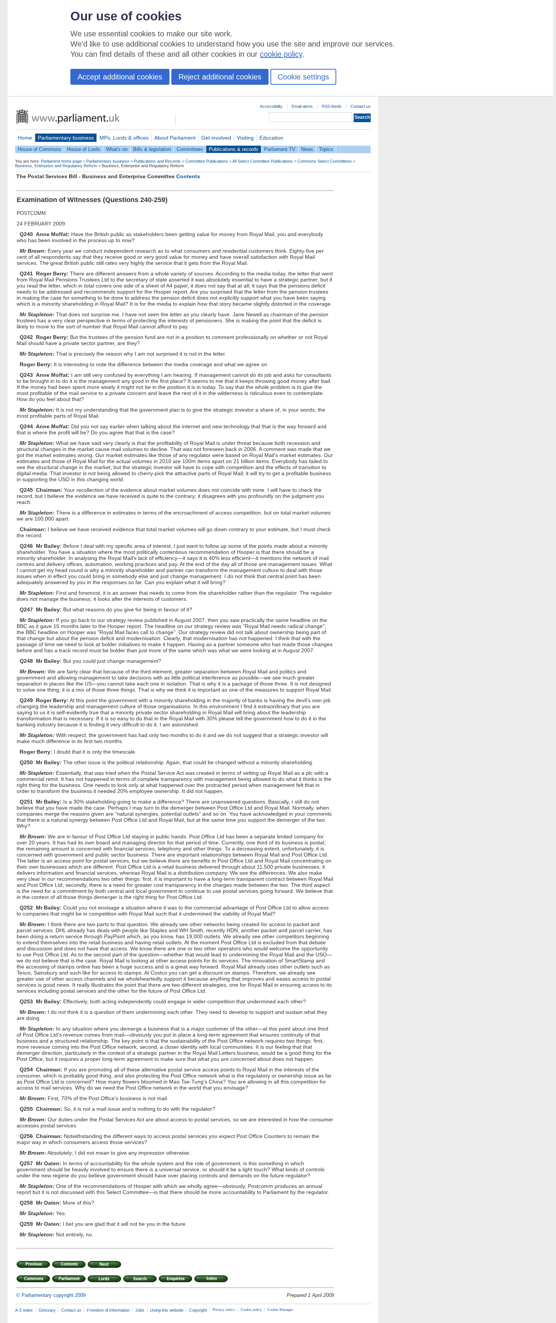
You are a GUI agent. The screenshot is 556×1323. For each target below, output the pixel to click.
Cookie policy (251, 1310)
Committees (190, 149)
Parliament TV (279, 149)
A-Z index (24, 1310)
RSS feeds (332, 106)
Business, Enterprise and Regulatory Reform (56, 165)
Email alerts (302, 106)
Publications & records (233, 149)
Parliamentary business (66, 138)
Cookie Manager (280, 1310)
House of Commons (39, 149)
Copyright (198, 1310)
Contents (188, 176)
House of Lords (83, 149)
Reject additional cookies (220, 77)
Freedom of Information (108, 1310)
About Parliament (175, 138)
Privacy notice (224, 1310)
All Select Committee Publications (262, 161)
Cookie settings (303, 77)
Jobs (139, 1310)
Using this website (166, 1310)
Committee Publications (206, 161)
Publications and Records (157, 161)
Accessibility (271, 106)
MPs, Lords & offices (124, 138)
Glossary (47, 1310)
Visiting (245, 138)
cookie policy (281, 54)
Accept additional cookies (120, 77)
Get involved (216, 138)
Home (25, 138)
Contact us (361, 106)
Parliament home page (61, 161)
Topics (326, 149)
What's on (116, 149)
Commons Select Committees (324, 161)
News (307, 149)
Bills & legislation (152, 149)
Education (271, 138)
